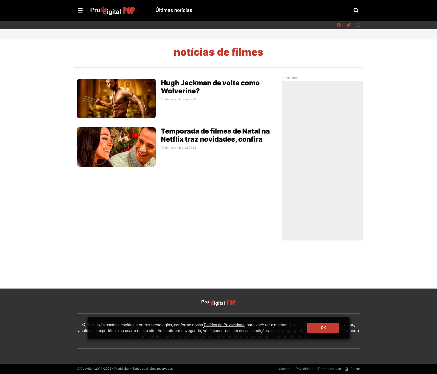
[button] (356, 10)
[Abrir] (80, 10)
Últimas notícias (174, 10)
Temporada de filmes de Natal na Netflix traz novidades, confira (215, 135)
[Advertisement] (323, 160)
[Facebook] (338, 25)
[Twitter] (348, 25)
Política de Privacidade (224, 324)
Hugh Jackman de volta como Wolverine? (210, 87)
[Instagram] (358, 25)
